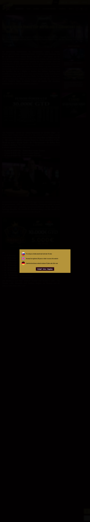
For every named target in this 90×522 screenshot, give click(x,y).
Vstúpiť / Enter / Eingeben (45, 269)
